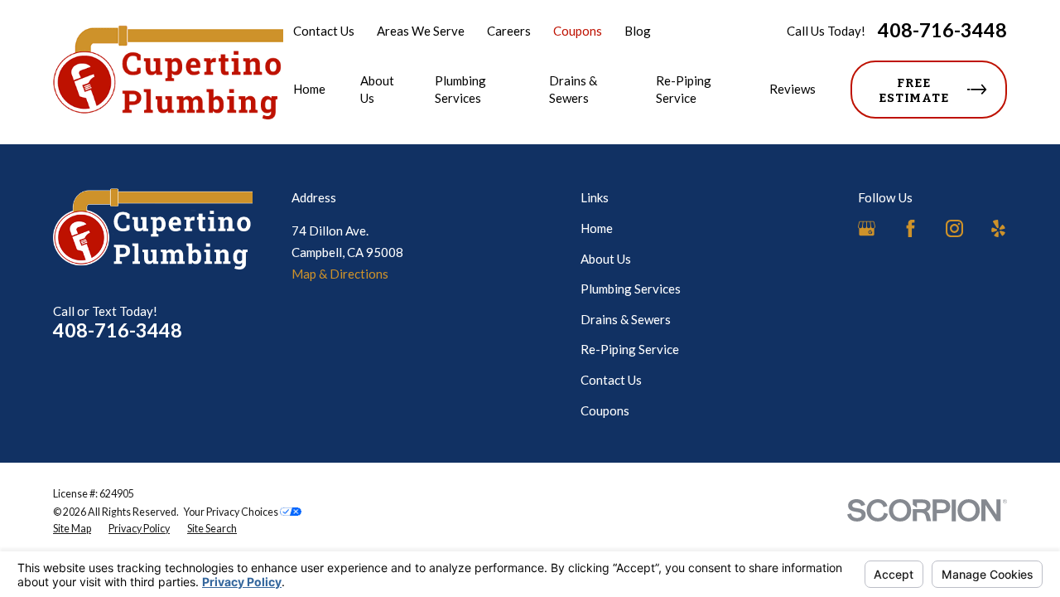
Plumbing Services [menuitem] (460, 89)
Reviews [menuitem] (792, 88)
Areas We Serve (421, 30)
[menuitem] (72, 529)
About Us (606, 258)
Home (597, 228)
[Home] (168, 72)
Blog (637, 30)
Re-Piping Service (630, 349)
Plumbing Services (631, 288)
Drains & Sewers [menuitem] (573, 89)
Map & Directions (340, 273)
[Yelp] (998, 228)
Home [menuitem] (309, 88)
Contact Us (323, 30)
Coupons (577, 30)
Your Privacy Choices (232, 512)
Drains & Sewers (626, 319)
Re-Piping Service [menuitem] (683, 89)
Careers (509, 30)
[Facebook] (910, 228)
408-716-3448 (942, 30)
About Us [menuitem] (377, 89)
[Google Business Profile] (866, 228)
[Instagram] (954, 228)
